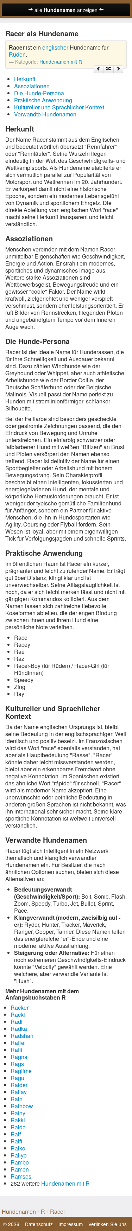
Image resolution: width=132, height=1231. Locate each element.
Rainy (18, 1113)
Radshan (22, 1036)
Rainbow (22, 1106)
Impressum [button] (70, 1223)
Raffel (18, 1043)
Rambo (20, 1162)
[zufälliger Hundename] (108, 69)
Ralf (16, 1134)
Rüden (17, 54)
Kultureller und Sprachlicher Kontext (59, 107)
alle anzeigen (66, 9)
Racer (57, 1211)
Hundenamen (19, 1211)
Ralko (18, 1148)
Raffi (16, 1050)
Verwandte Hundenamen (45, 114)
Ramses (21, 1176)
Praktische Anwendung (43, 100)
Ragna (19, 1057)
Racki (18, 1014)
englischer (55, 47)
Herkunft (24, 79)
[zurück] (98, 69)
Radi (17, 1022)
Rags (17, 1064)
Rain (17, 1099)
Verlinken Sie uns (107, 1223)
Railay (19, 1092)
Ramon (20, 1169)
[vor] (118, 69)
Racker (20, 1007)
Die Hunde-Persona (39, 93)
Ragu (17, 1078)
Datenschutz (39, 1223)
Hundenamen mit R (60, 61)
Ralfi (16, 1141)
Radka (19, 1029)
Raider (19, 1085)
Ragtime (21, 1071)
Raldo (18, 1127)
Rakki (18, 1120)
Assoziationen (32, 86)
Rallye (19, 1155)
